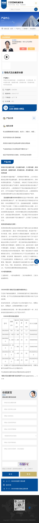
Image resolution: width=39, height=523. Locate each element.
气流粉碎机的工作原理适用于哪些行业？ (16, 149)
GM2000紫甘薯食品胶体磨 (19, 489)
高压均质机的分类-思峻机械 (12, 137)
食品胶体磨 (33, 28)
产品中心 (18, 28)
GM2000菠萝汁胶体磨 (18, 481)
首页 (11, 28)
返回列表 (8, 485)
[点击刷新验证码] (24, 464)
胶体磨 (26, 28)
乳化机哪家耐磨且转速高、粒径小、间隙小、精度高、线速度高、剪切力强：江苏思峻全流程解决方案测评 (19, 131)
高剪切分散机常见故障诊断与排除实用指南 (16, 143)
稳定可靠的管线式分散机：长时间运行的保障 (17, 155)
